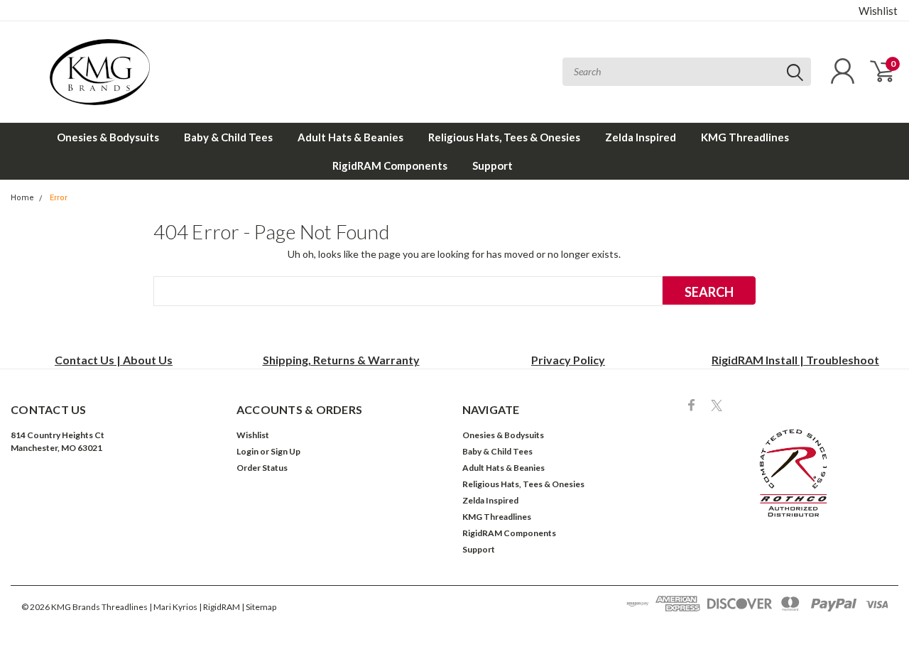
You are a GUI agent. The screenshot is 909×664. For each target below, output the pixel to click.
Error (58, 197)
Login (247, 451)
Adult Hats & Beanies (350, 137)
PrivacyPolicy (568, 359)
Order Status (262, 467)
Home (22, 197)
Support (492, 165)
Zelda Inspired (640, 137)
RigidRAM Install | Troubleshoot (795, 359)
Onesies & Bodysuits (108, 137)
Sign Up (285, 451)
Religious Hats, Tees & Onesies (504, 137)
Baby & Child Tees (228, 137)
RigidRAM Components (389, 165)
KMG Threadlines (745, 137)
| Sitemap (258, 607)
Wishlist (878, 10)
